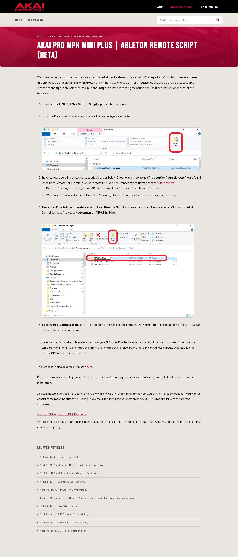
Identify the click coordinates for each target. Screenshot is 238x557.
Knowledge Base (59, 36)
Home (159, 7)
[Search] (218, 20)
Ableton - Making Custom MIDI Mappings (61, 414)
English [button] (213, 7)
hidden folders (165, 182)
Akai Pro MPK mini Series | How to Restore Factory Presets (73, 465)
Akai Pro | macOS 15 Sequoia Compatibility (64, 522)
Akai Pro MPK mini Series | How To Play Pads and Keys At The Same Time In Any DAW (87, 497)
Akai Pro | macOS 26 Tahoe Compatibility (63, 530)
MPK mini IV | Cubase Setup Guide (58, 506)
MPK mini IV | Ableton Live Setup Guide (61, 457)
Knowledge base (181, 7)
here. (89, 366)
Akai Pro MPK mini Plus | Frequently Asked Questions (69, 473)
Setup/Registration (87, 36)
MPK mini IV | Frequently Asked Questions (62, 481)
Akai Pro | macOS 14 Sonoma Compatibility (64, 514)
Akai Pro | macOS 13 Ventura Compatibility (63, 489)
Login (203, 7)
